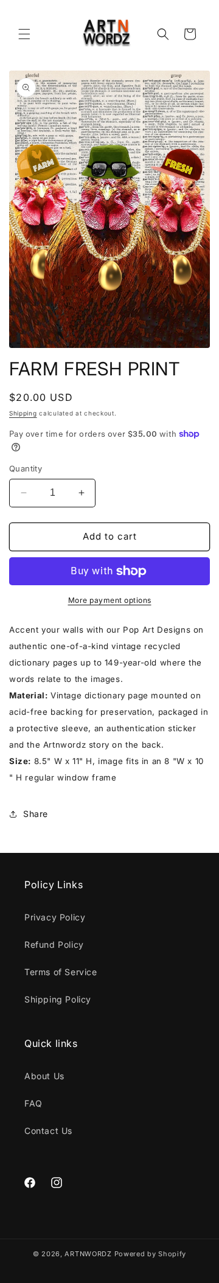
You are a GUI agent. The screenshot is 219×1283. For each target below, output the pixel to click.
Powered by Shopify (150, 1254)
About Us (44, 1076)
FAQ (33, 1103)
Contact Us (48, 1130)
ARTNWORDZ (87, 1254)
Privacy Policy (54, 917)
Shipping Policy (57, 999)
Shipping (23, 413)
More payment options (109, 600)
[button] (24, 34)
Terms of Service (60, 972)
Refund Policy (54, 944)
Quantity (25, 468)
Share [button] (35, 813)
